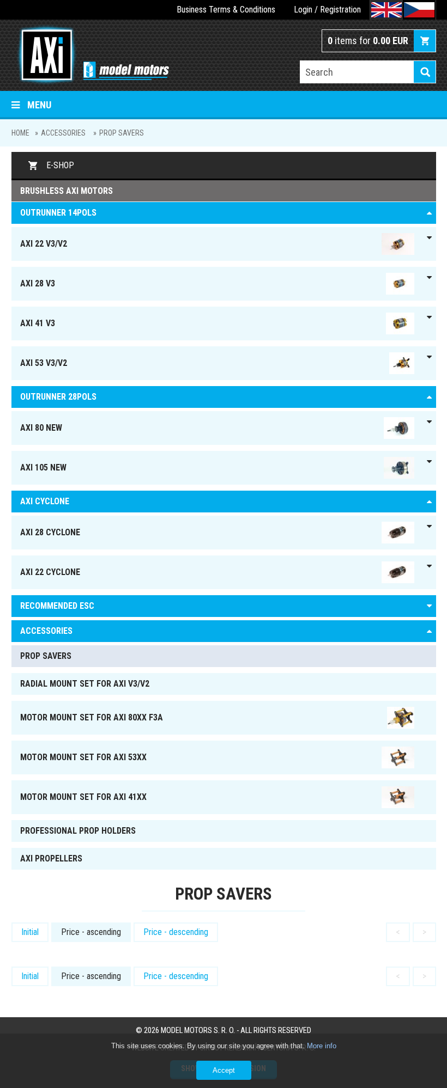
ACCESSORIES (63, 133)
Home (20, 133)
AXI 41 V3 (37, 323)
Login (303, 9)
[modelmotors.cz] (90, 56)
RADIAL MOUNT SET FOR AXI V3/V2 (84, 684)
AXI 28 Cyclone (50, 532)
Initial (30, 932)
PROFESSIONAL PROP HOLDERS (78, 831)
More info (321, 1046)
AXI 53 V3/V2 (43, 363)
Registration (340, 9)
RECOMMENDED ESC (57, 606)
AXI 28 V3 (37, 283)
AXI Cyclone (44, 501)
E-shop (60, 165)
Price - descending (175, 932)
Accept (224, 1070)
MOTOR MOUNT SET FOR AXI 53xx (83, 757)
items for (368, 40)
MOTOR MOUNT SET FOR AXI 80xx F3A (91, 717)
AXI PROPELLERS (51, 858)
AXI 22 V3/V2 (43, 244)
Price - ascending (91, 932)
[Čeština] (419, 10)
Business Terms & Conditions (226, 9)
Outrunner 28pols (58, 397)
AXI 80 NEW (41, 428)
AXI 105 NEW (43, 467)
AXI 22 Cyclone (50, 572)
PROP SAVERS (121, 133)
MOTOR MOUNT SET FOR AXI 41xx (83, 797)
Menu (39, 105)
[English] (386, 10)
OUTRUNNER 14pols (58, 212)
